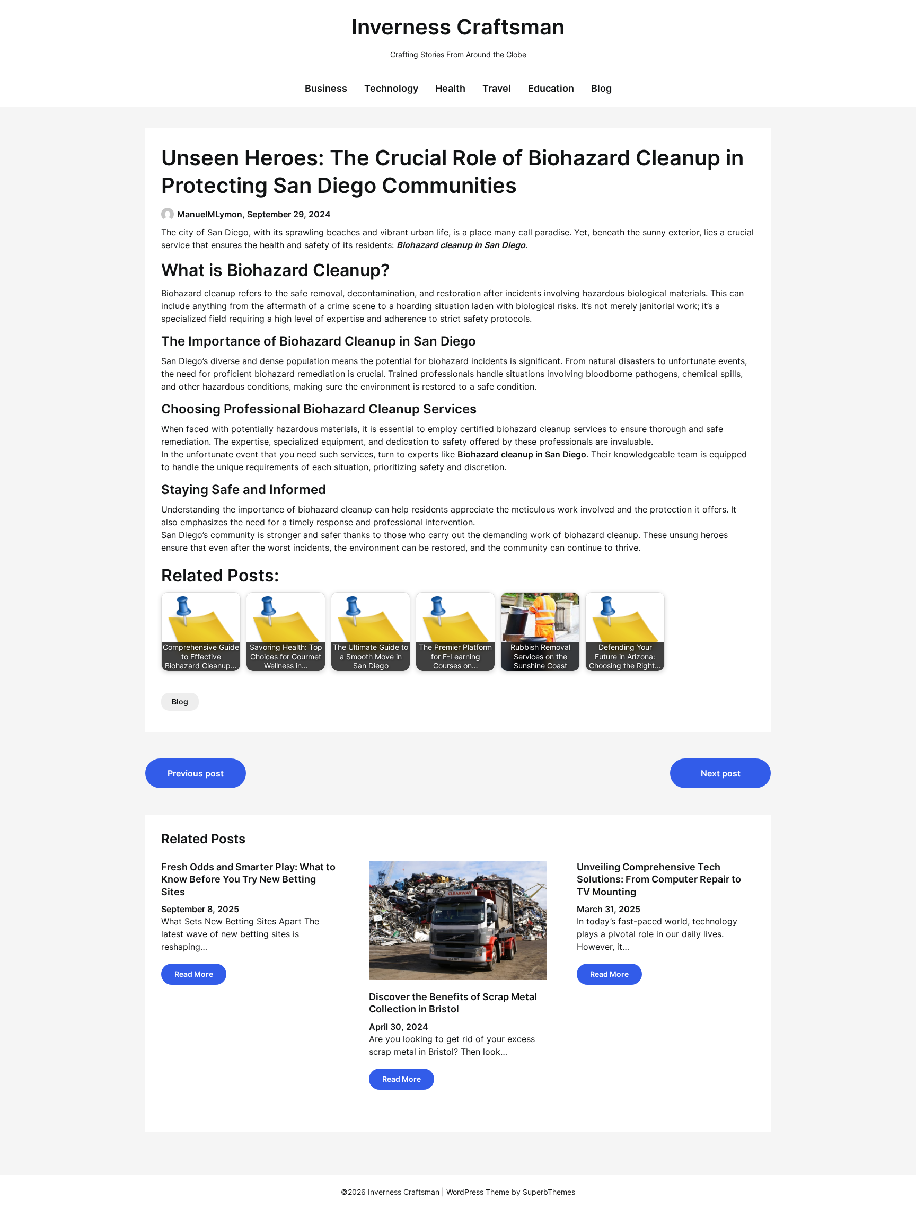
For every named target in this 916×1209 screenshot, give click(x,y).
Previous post (196, 773)
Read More (193, 973)
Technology (391, 88)
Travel (496, 88)
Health (450, 88)
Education (551, 88)
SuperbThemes (549, 1191)
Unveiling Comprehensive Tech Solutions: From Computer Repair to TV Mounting (659, 879)
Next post (721, 773)
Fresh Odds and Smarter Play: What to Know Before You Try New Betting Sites (248, 879)
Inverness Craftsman (458, 27)
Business (326, 88)
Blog (601, 88)
